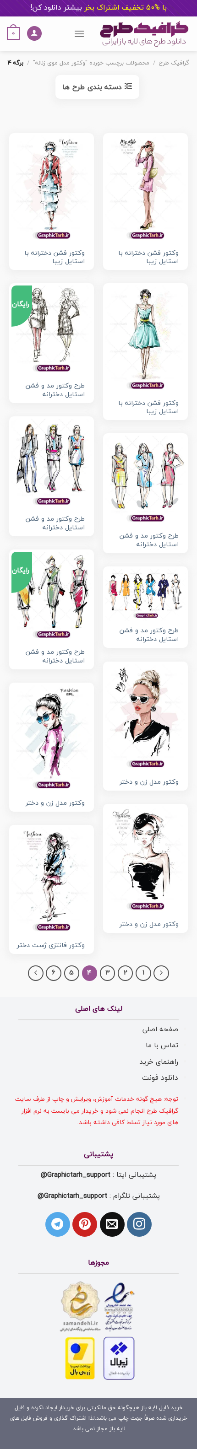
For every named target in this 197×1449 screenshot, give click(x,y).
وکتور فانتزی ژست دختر (51, 946)
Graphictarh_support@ (75, 1175)
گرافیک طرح (174, 63)
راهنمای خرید (158, 1062)
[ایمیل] (112, 1224)
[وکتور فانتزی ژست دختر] (51, 881)
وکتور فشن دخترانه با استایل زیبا (148, 257)
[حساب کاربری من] (34, 33)
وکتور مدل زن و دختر (149, 782)
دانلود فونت (160, 1078)
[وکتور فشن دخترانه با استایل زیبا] (145, 189)
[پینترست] (84, 1224)
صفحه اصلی (160, 1029)
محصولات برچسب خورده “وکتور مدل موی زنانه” (91, 63)
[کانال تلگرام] (57, 1224)
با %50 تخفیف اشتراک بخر (98, 8)
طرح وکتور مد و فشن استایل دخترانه (55, 390)
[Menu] (79, 33)
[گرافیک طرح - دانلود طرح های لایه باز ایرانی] (144, 33)
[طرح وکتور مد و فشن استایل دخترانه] (51, 464)
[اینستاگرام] (139, 1224)
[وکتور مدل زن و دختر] (145, 718)
